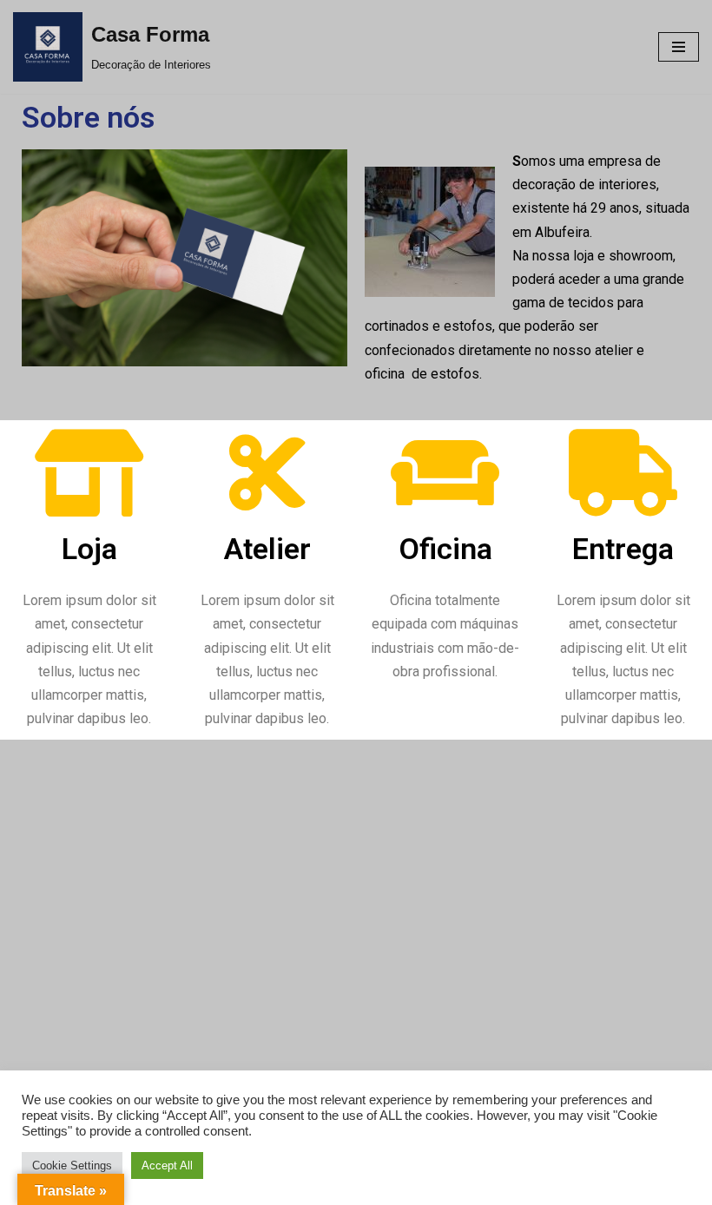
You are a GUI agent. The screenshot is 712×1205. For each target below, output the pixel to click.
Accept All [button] (167, 1165)
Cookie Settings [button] (72, 1165)
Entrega (623, 548)
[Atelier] (267, 473)
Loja (89, 548)
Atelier (267, 548)
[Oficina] (445, 473)
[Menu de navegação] (678, 47)
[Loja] (89, 473)
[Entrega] (623, 473)
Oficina (445, 548)
